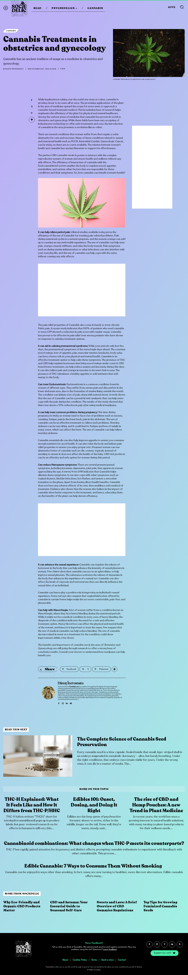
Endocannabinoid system (52, 165)
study (114, 394)
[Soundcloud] (172, 944)
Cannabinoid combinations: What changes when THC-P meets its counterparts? (94, 843)
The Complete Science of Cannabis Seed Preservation (121, 742)
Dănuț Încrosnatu (14, 69)
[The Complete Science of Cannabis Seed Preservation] (37, 756)
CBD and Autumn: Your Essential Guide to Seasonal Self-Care (69, 906)
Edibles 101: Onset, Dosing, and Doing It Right (94, 805)
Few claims (53, 571)
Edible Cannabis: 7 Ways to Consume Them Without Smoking (94, 866)
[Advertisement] (81, 292)
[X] (31, 106)
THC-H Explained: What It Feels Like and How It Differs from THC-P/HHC (31, 805)
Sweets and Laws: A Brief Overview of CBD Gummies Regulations (117, 906)
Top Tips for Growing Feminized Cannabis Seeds (160, 906)
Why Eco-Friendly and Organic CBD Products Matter (21, 906)
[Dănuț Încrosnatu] (48, 693)
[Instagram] (63, 703)
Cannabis (11, 31)
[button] (182, 7)
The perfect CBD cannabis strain (56, 155)
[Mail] (71, 703)
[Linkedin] (67, 703)
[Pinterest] (31, 113)
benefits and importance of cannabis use (65, 645)
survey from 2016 (73, 471)
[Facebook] (31, 100)
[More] (32, 119)
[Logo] (19, 8)
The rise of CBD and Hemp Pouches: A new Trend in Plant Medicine (156, 805)
